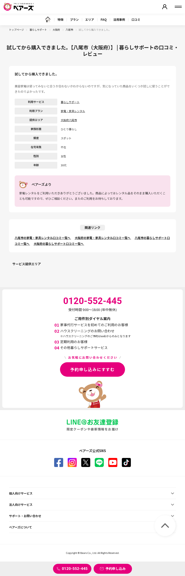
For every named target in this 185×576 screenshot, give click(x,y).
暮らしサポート (38, 29)
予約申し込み (115, 568)
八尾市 (70, 29)
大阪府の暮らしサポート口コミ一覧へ (59, 244)
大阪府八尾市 (69, 120)
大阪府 (56, 29)
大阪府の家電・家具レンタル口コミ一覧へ (103, 238)
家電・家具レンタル (73, 111)
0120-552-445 (75, 568)
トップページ (16, 29)
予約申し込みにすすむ (92, 369)
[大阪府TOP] (48, 19)
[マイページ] (164, 7)
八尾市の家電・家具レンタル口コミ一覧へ (43, 238)
